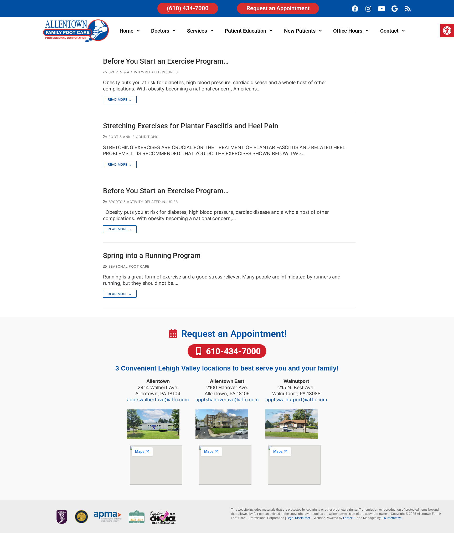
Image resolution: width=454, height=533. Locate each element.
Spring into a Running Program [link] (152, 255)
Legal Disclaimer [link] (298, 518)
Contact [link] (389, 31)
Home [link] (126, 31)
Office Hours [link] (347, 31)
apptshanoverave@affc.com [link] (227, 399)
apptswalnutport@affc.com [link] (296, 399)
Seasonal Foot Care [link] (128, 266)
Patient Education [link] (245, 31)
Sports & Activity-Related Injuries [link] (142, 72)
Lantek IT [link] (349, 518)
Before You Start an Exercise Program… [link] (166, 61)
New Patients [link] (300, 31)
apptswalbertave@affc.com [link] (158, 399)
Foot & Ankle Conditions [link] (132, 137)
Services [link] (197, 31)
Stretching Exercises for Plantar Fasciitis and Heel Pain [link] (190, 126)
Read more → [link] (120, 99)
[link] (447, 30)
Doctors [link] (160, 31)
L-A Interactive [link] (391, 518)
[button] (130, 30)
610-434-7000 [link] (232, 351)
